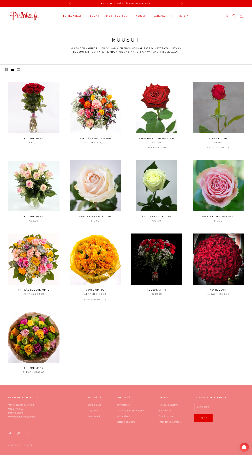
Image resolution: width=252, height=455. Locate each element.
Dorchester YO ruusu (95, 216)
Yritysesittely (123, 404)
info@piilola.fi (15, 412)
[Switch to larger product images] (6, 69)
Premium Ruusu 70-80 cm (157, 138)
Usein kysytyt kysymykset (131, 410)
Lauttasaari (94, 416)
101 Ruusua (218, 290)
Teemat (93, 16)
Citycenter (93, 410)
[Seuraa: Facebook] (10, 433)
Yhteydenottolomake (169, 421)
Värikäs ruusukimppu (95, 138)
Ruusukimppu (34, 138)
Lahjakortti (163, 16)
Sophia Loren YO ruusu (218, 216)
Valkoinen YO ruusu (156, 216)
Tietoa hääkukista (126, 421)
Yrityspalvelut (124, 416)
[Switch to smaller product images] (12, 69)
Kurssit (141, 16)
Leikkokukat (72, 16)
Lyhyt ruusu (218, 138)
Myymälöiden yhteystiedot (22, 416)
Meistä (184, 16)
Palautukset (164, 410)
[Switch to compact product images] (18, 69)
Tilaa (203, 417)
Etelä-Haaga (94, 404)
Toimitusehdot (166, 416)
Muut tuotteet (117, 16)
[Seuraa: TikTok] (27, 433)
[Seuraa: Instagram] (19, 433)
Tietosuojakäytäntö (168, 404)
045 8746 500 (15, 408)
